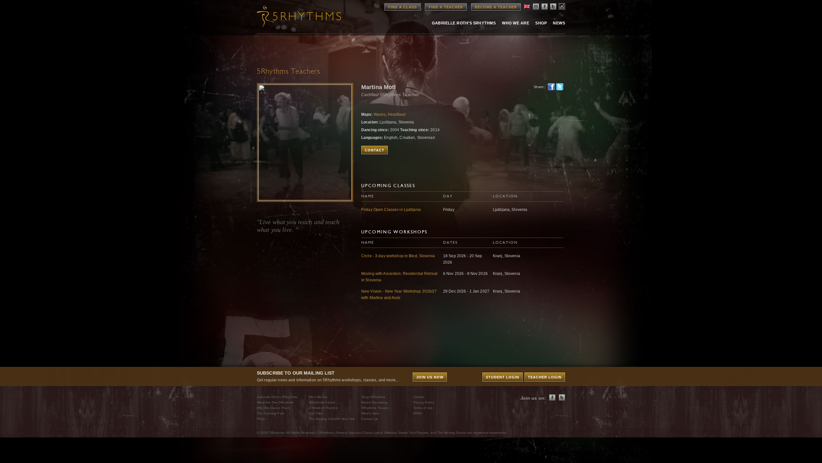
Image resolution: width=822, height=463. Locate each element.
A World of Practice (323, 408)
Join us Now (429, 377)
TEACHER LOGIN (545, 377)
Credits (418, 397)
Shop (541, 23)
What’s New (370, 413)
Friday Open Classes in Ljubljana (391, 209)
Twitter (560, 87)
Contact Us (369, 419)
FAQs (261, 419)
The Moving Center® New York (332, 419)
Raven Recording (374, 402)
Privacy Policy (423, 402)
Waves (380, 114)
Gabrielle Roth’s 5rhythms (464, 23)
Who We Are (515, 23)
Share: (539, 87)
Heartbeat (397, 114)
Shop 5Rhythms (373, 397)
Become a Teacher (496, 7)
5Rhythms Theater (375, 408)
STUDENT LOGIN (502, 377)
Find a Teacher (446, 7)
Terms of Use (423, 408)
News (559, 23)
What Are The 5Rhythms (275, 402)
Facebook (551, 87)
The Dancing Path (270, 413)
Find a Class (402, 7)
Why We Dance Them (273, 408)
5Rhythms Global (322, 402)
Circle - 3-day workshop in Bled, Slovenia (398, 256)
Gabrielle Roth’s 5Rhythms (277, 397)
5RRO (417, 413)
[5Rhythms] (292, 16)
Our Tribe (316, 413)
